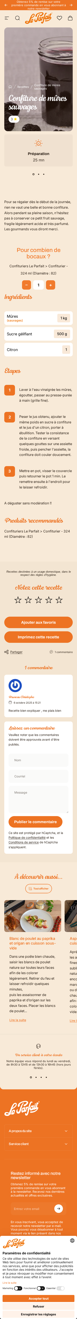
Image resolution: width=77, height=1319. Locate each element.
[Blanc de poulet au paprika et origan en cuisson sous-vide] (32, 916)
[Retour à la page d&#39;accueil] (10, 86)
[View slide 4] (46, 1077)
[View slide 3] (43, 174)
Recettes (23, 86)
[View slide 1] (33, 174)
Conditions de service (24, 842)
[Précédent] (6, 5)
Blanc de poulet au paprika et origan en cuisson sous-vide (32, 943)
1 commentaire (64, 652)
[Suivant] (71, 5)
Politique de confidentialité (27, 837)
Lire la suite (17, 1020)
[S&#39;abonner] (58, 1208)
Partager (16, 652)
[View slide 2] (38, 174)
